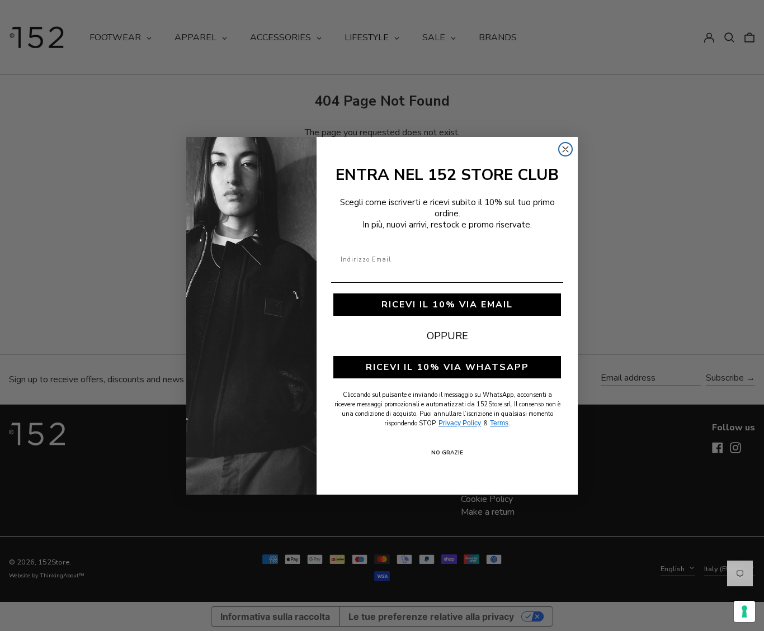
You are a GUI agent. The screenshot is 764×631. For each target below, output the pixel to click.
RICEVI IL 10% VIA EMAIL (447, 304)
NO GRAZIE (447, 453)
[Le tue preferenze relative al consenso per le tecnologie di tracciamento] (744, 611)
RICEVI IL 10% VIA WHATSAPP (447, 367)
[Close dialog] (565, 149)
